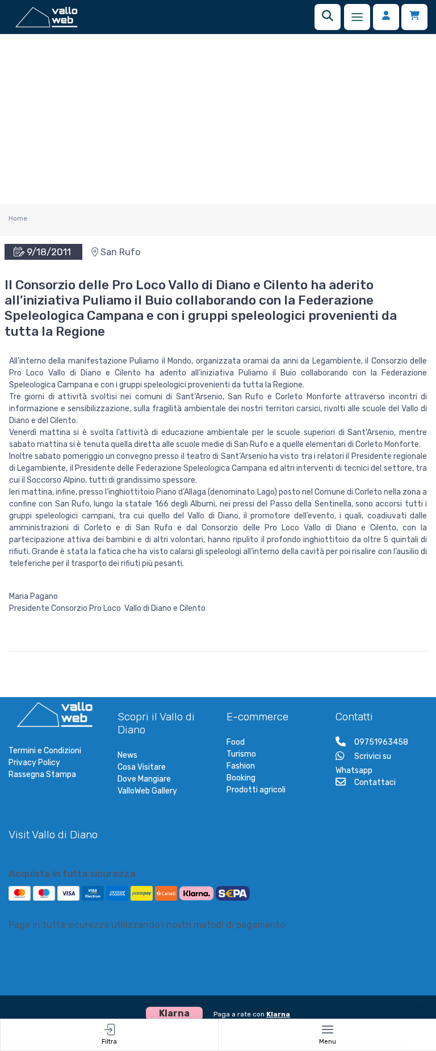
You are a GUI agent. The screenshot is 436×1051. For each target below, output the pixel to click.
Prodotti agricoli (256, 790)
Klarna (278, 1014)
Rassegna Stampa (42, 774)
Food (236, 742)
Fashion (241, 766)
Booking (241, 778)
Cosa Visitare (142, 767)
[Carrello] (414, 17)
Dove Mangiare (144, 779)
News (127, 755)
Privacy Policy (34, 762)
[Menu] (357, 17)
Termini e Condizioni (45, 750)
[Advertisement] (218, 119)
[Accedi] (386, 17)
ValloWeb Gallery (147, 791)
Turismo (241, 754)
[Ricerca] (327, 17)
